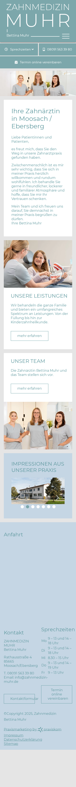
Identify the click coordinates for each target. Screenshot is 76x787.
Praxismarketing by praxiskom (32, 729)
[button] (22, 506)
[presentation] (18, 496)
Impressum (13, 735)
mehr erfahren (29, 336)
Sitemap (11, 744)
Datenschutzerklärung (23, 740)
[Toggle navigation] (64, 36)
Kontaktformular (22, 699)
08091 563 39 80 (59, 49)
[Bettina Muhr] (38, 16)
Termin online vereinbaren (40, 62)
